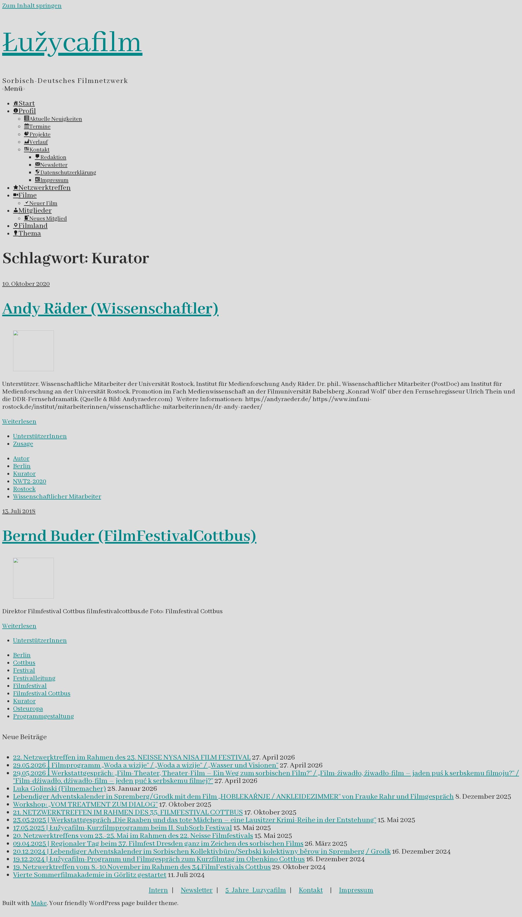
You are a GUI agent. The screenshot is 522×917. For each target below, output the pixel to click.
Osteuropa (28, 709)
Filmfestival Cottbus (41, 693)
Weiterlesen (19, 421)
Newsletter (197, 890)
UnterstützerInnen (40, 436)
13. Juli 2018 (19, 511)
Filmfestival (30, 686)
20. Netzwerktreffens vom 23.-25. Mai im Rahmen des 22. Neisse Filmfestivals (133, 836)
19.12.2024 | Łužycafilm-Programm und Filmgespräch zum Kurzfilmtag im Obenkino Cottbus (159, 859)
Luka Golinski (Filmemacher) (59, 789)
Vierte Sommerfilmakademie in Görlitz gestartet (89, 875)
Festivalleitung (34, 678)
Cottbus (24, 663)
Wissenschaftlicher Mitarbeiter (57, 496)
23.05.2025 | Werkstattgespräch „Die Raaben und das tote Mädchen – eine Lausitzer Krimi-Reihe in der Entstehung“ (194, 820)
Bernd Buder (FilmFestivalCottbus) (129, 536)
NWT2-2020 (29, 481)
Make (39, 903)
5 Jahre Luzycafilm (255, 890)
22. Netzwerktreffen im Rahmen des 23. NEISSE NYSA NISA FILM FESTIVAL (132, 757)
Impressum (356, 890)
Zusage (23, 444)
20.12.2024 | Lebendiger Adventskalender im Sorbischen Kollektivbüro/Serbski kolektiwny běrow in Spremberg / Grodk (202, 851)
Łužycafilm (72, 43)
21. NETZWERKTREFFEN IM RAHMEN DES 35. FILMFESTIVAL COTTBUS (128, 812)
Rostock (24, 489)
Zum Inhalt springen (32, 6)
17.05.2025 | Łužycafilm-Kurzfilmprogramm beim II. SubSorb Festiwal (122, 828)
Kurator (24, 474)
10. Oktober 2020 (26, 284)
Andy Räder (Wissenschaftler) (110, 309)
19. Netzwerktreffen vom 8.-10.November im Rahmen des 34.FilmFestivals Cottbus (142, 867)
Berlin (22, 466)
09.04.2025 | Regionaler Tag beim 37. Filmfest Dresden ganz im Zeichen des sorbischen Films (158, 843)
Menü (13, 89)
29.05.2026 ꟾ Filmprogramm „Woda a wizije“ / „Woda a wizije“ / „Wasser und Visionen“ (145, 765)
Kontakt (311, 890)
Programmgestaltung (43, 716)
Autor (21, 458)
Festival (24, 670)
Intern (158, 890)
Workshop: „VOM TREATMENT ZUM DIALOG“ (85, 804)
